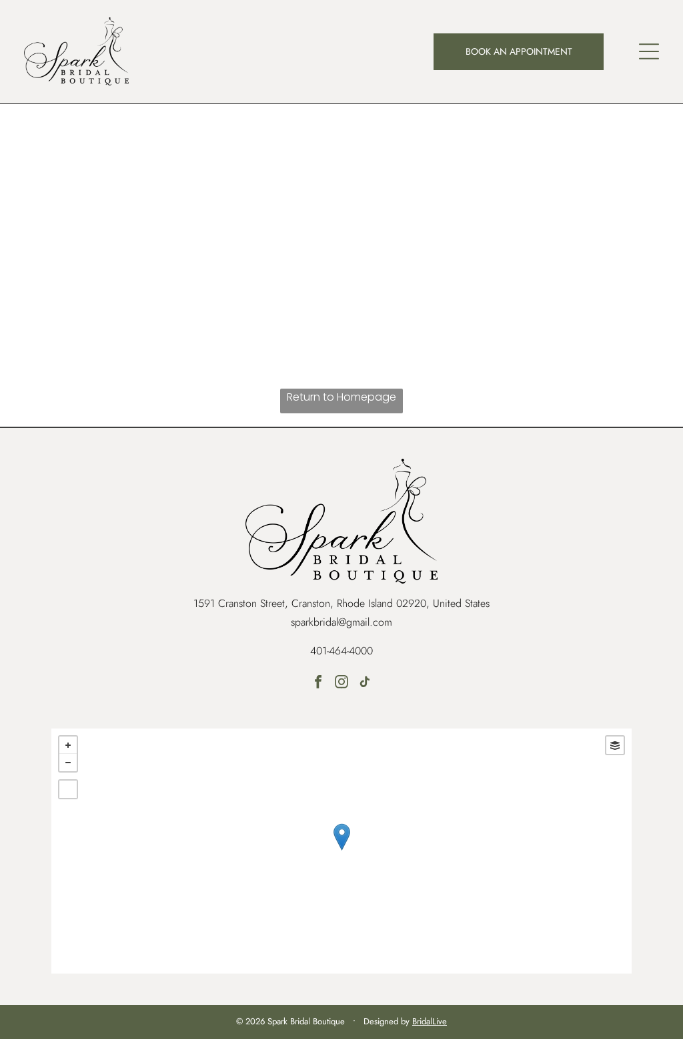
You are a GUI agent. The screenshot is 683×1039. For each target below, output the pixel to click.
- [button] (68, 762)
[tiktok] (365, 683)
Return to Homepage (341, 397)
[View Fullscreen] (68, 789)
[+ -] (341, 851)
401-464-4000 (341, 650)
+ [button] (68, 745)
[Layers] (615, 745)
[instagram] (341, 683)
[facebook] (318, 683)
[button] (649, 51)
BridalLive (429, 1021)
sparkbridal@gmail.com (341, 622)
